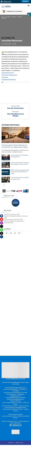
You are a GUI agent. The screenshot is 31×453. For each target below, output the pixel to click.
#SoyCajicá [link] (5, 77)
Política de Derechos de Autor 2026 (13, 219)
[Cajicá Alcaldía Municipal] (6, 4)
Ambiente (4, 37)
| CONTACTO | (11, 442)
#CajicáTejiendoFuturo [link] (8, 73)
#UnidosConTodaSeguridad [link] (9, 75)
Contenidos (11, 37)
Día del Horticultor (15, 107)
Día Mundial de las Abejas (15, 114)
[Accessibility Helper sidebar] (29, 14)
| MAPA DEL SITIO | (19, 442)
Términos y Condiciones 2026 (12, 214)
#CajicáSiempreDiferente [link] (9, 79)
